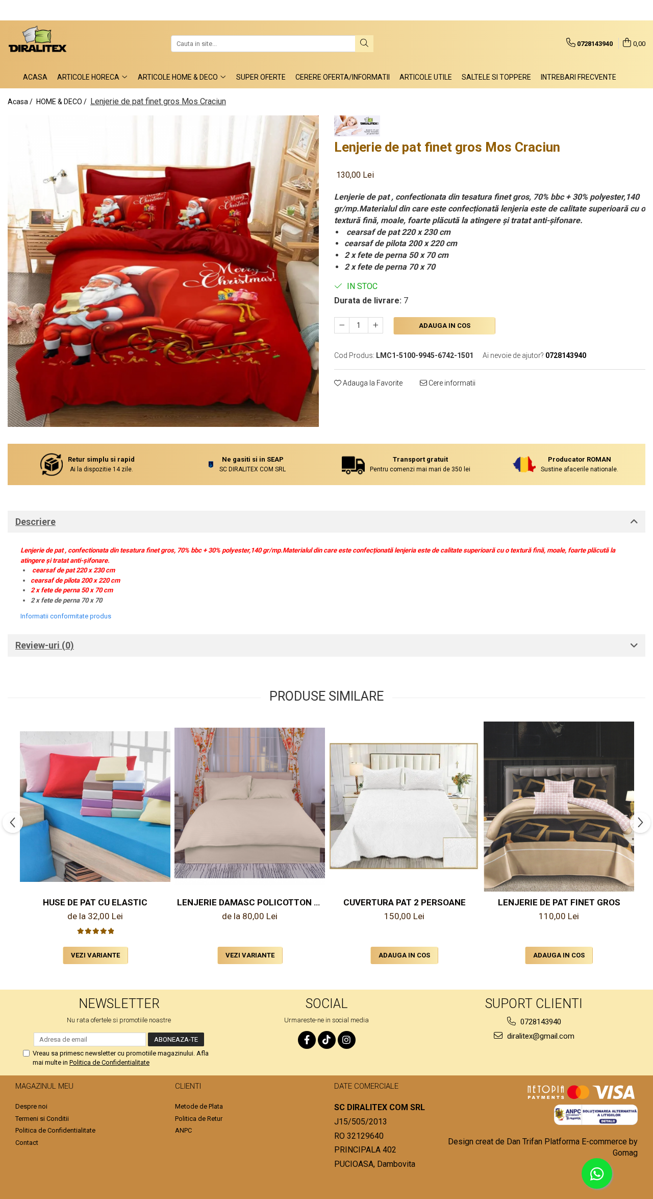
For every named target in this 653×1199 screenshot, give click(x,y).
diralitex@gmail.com (539, 1036)
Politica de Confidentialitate (109, 1062)
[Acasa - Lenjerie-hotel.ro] (59, 43)
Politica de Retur (198, 1118)
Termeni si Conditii (42, 1118)
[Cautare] (364, 43)
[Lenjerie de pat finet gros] (559, 807)
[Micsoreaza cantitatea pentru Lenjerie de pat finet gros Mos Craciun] (341, 325)
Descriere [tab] (35, 521)
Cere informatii (451, 383)
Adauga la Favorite (372, 383)
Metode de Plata (199, 1106)
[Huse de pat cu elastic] (95, 806)
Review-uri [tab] (44, 645)
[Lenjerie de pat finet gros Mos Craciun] (163, 271)
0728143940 (539, 1021)
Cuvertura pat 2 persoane (404, 902)
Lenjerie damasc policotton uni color (251, 902)
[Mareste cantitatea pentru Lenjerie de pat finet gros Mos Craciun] (375, 325)
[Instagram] (347, 1040)
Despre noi (31, 1106)
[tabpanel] (163, 271)
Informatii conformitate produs (65, 616)
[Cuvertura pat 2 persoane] (404, 806)
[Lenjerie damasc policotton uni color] (249, 806)
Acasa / (21, 102)
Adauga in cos (444, 325)
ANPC (183, 1130)
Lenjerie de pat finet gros (559, 902)
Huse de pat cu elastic (95, 902)
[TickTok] (327, 1040)
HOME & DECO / (62, 102)
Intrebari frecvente (578, 77)
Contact (26, 1142)
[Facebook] (307, 1040)
